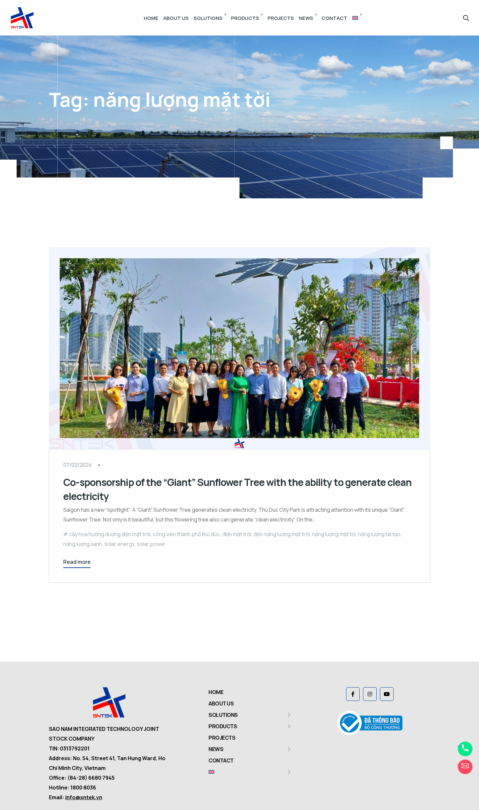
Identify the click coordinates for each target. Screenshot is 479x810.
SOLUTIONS (208, 18)
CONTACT (334, 18)
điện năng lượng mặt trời (282, 534)
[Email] (465, 767)
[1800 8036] (465, 749)
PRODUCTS (245, 18)
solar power (151, 543)
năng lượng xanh (82, 543)
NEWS (306, 18)
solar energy (119, 543)
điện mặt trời (236, 534)
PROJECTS (281, 18)
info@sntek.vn (83, 797)
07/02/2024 (77, 464)
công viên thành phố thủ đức (186, 534)
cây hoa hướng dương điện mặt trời (110, 534)
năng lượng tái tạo (379, 534)
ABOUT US (176, 18)
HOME (151, 18)
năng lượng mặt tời (334, 534)
